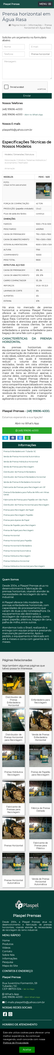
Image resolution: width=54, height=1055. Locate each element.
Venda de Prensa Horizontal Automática (21, 456)
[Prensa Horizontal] (13, 828)
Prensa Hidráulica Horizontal (16, 561)
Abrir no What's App (34, 115)
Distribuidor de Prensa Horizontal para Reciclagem (26, 505)
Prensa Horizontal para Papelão (17, 540)
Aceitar (27, 1049)
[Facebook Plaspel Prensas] (5, 1014)
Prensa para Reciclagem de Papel (18, 510)
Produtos (7, 944)
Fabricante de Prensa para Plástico (40, 846)
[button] (45, 4)
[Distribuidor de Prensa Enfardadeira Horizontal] (13, 683)
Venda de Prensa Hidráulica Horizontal (20, 462)
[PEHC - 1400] (44, 191)
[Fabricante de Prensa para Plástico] (40, 828)
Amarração (10, 168)
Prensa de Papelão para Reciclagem (19, 525)
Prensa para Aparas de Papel (16, 520)
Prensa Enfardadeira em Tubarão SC (19, 451)
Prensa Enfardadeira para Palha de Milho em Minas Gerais (26, 493)
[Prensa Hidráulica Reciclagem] (13, 756)
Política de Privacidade (15, 1042)
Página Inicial (18, 25)
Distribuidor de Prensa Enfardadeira (19, 472)
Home (6, 940)
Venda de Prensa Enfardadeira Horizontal (21, 482)
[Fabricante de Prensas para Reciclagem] (13, 792)
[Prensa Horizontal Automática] (13, 864)
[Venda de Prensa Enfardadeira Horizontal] (40, 719)
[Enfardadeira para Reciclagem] (40, 683)
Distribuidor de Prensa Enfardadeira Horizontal (24, 477)
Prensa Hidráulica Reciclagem (16, 556)
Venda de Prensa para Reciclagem (18, 467)
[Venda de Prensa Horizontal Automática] (40, 864)
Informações (27, 445)
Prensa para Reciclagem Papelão (18, 515)
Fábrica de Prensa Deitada (40, 809)
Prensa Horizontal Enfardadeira (17, 546)
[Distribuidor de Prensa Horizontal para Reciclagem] (13, 719)
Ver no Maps (28, 989)
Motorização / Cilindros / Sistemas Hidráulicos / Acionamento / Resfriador (26, 161)
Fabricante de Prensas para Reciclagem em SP (24, 487)
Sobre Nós (8, 955)
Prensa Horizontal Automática (17, 551)
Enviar (27, 95)
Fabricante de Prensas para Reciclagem (13, 809)
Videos (6, 947)
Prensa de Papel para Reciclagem (18, 530)
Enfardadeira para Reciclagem (40, 701)
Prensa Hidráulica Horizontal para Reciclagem (24, 566)
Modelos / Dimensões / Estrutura (19, 154)
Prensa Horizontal (11, 535)
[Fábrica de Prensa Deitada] (40, 792)
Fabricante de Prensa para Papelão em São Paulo (25, 500)
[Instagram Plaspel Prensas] (10, 1014)
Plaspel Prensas (11, 4)
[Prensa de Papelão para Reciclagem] (40, 756)
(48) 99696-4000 (28, 430)
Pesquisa (7, 962)
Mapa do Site (10, 965)
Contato (7, 951)
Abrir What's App (32, 997)
